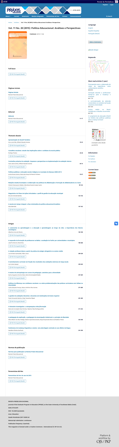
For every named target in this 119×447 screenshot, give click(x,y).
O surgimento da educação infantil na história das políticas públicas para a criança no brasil (99, 118)
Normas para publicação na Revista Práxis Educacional (25, 352)
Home (10, 22)
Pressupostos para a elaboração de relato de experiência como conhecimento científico (99, 86)
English (90, 28)
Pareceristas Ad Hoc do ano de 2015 (19, 375)
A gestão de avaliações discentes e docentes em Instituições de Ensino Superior (34, 296)
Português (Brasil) (94, 33)
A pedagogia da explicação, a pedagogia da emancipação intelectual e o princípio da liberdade (38, 317)
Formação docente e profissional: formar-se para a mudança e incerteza (99, 94)
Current (16, 16)
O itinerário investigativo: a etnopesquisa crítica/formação (27, 306)
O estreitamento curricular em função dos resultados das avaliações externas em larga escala (38, 262)
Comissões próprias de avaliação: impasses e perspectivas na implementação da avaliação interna (39, 161)
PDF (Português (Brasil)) (18, 74)
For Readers (91, 156)
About (8, 16)
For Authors (91, 159)
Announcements (75, 16)
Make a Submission (95, 42)
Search (109, 16)
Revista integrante (38, 16)
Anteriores (25, 16)
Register (105, 4)
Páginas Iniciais (13, 92)
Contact (64, 16)
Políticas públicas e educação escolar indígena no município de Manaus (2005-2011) (35, 172)
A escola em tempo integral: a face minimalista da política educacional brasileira (34, 204)
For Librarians (92, 162)
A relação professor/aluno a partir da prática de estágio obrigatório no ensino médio (35, 251)
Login (111, 4)
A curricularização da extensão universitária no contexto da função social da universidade (99, 103)
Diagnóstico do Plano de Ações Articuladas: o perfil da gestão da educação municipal (35, 193)
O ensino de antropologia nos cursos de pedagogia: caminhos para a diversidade (34, 272)
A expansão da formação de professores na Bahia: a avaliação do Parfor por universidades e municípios (41, 240)
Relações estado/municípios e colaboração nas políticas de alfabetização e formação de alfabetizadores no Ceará (44, 183)
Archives (16, 22)
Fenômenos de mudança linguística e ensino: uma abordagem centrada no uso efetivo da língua (39, 328)
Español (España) (93, 31)
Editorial (11, 116)
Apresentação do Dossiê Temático (19, 140)
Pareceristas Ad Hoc (52, 16)
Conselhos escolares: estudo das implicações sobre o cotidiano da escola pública (34, 150)
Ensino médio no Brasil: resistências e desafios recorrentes (99, 110)
